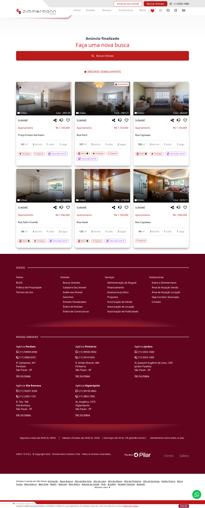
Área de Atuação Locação (166, 292)
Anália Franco (168, 481)
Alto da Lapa (99, 481)
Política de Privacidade (29, 287)
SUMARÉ (23, 120)
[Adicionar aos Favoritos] (68, 120)
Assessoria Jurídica (117, 292)
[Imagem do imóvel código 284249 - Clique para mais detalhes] (161, 98)
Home (77, 10)
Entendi (183, 506)
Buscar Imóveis (155, 3)
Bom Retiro (74, 484)
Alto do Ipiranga (151, 481)
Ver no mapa (23, 376)
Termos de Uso (24, 292)
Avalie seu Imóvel (72, 292)
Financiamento (115, 287)
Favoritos (68, 297)
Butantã (141, 484)
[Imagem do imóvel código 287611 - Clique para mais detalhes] (161, 186)
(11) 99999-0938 (28, 352)
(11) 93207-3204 (28, 391)
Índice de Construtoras (76, 311)
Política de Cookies (130, 506)
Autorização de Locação (120, 306)
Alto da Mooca (115, 481)
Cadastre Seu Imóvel (74, 287)
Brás (103, 484)
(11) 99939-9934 (87, 352)
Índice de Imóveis (73, 306)
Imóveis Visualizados (74, 302)
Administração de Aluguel (121, 282)
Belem (53, 484)
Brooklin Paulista (126, 484)
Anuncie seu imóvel (128, 3)
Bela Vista (43, 484)
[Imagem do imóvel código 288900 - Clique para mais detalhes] (44, 186)
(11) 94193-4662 (87, 391)
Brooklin (112, 484)
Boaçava (63, 484)
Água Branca (66, 481)
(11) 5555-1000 (145, 352)
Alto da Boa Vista (83, 481)
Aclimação (53, 481)
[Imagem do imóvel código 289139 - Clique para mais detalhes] (44, 98)
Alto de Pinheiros (132, 481)
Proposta (112, 297)
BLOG (142, 10)
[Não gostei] (61, 120)
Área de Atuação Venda (165, 287)
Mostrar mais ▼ (103, 487)
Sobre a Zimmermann (164, 282)
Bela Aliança (30, 484)
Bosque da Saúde (90, 484)
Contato (156, 302)
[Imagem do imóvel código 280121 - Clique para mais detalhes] (102, 98)
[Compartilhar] (55, 120)
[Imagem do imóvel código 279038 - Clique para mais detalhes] (102, 186)
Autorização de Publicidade (122, 311)
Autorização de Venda (119, 302)
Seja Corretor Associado (165, 297)
